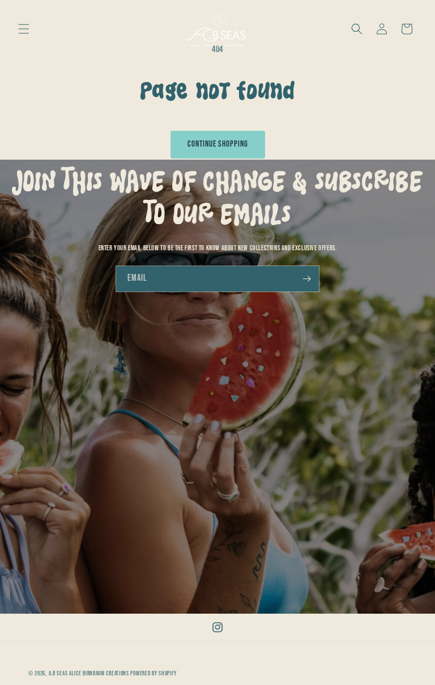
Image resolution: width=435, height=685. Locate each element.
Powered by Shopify (153, 673)
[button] (23, 28)
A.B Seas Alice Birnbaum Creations (89, 673)
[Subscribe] (306, 279)
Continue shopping (217, 144)
